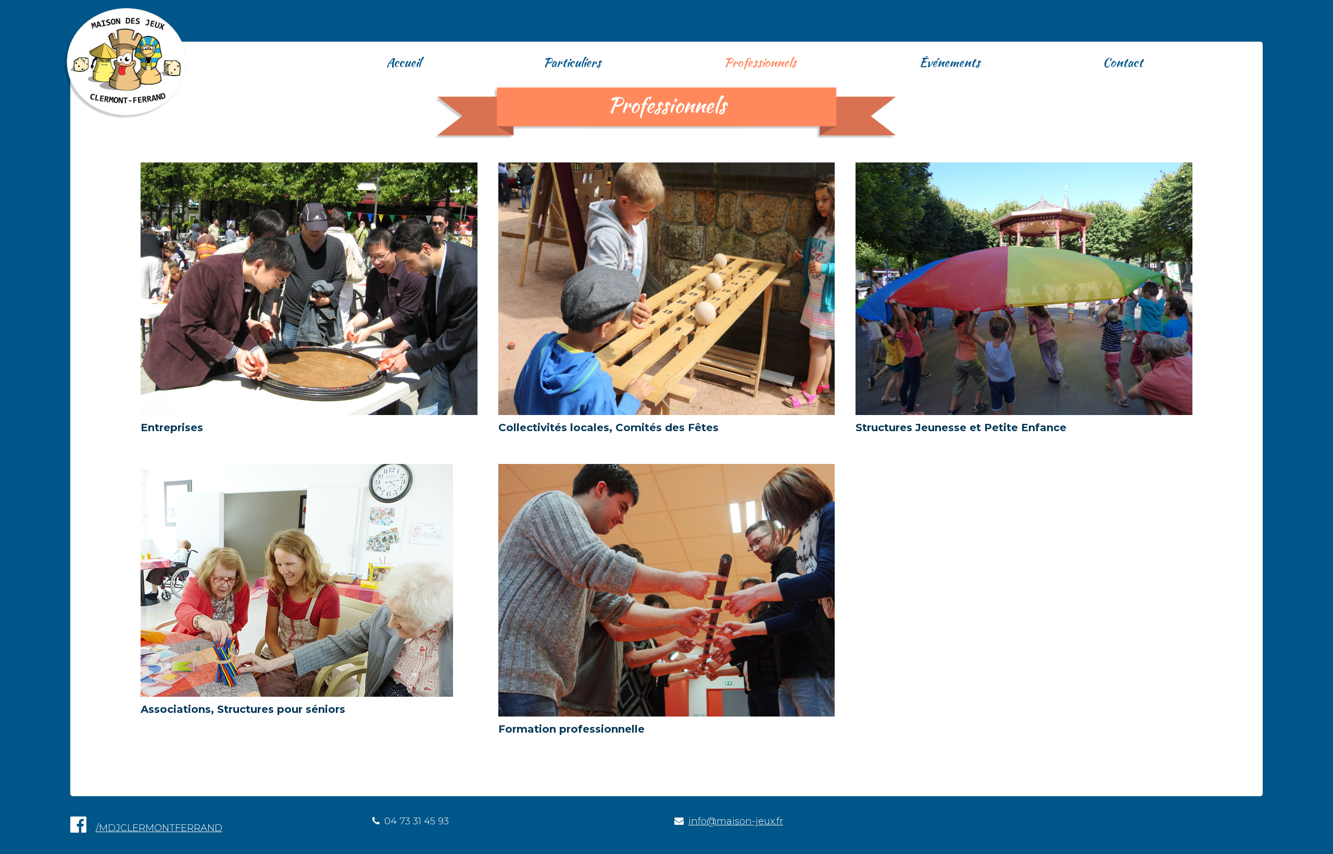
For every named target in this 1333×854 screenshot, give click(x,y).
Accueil (403, 62)
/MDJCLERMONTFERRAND (159, 828)
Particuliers (572, 62)
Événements (949, 62)
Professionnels (760, 62)
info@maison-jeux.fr (735, 821)
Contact (1123, 62)
